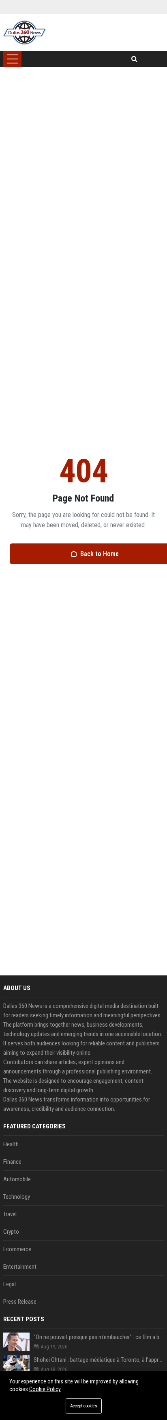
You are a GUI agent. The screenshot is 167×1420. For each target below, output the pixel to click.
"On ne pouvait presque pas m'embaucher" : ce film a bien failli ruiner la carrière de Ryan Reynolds (99, 1337)
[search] (134, 59)
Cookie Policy (45, 1389)
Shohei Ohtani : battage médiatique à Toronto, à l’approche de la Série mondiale (99, 1359)
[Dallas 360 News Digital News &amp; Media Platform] (24, 32)
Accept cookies (83, 1406)
